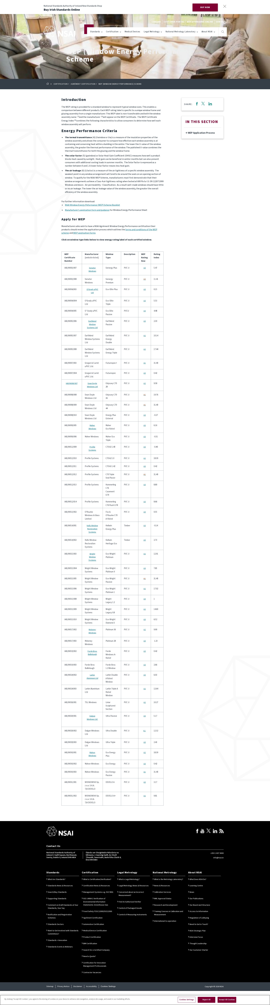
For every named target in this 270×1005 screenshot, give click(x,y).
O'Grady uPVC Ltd (92, 291)
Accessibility (91, 986)
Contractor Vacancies (92, 972)
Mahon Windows (92, 754)
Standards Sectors (56, 924)
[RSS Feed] (221, 832)
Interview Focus (196, 937)
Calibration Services (162, 892)
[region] (135, 1000)
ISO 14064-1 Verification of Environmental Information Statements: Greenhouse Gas (95, 901)
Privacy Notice (63, 986)
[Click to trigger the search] (222, 31)
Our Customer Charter (199, 950)
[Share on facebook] (197, 104)
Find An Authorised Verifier (130, 901)
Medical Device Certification (95, 930)
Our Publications (196, 898)
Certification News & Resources (96, 885)
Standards (95, 31)
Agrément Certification (83, 84)
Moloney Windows (92, 631)
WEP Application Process (201, 133)
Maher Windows (92, 427)
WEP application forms (84, 233)
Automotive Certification (93, 924)
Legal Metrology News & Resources (134, 885)
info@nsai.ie (218, 857)
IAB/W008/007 (71, 383)
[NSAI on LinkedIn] (215, 832)
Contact (221, 21)
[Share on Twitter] (203, 104)
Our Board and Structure (200, 905)
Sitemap (49, 986)
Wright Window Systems (92, 557)
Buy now (205, 7)
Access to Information (199, 911)
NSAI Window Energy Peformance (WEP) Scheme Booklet (92, 205)
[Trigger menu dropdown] (102, 32)
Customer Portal (174, 21)
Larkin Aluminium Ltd (92, 677)
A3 (145, 268)
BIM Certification (90, 943)
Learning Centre (196, 885)
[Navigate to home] (59, 31)
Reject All (206, 999)
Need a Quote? (89, 956)
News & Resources (162, 885)
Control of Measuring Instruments (133, 914)
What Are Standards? (56, 879)
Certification (112, 31)
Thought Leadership (198, 943)
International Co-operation (165, 921)
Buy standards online (200, 21)
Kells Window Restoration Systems (92, 529)
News (192, 892)
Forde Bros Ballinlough (92, 653)
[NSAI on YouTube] (202, 832)
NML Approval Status (162, 898)
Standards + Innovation (57, 940)
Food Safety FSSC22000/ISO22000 (97, 911)
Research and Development (165, 905)
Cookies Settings (108, 986)
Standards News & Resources (60, 885)
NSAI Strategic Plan (198, 930)
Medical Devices (132, 31)
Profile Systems (92, 449)
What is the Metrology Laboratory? (168, 879)
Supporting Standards (57, 898)
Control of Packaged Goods (130, 908)
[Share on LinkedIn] (210, 104)
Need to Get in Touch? (199, 924)
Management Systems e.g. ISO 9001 (98, 892)
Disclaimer (77, 986)
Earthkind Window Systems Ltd (92, 324)
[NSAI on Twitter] (208, 832)
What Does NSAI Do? (198, 879)
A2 (145, 335)
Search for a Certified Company (96, 950)
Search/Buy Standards (57, 892)
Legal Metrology (151, 31)
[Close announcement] (224, 6)
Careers (156, 21)
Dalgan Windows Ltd (92, 718)
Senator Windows (92, 270)
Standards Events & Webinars (60, 946)
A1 (145, 363)
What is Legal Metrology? (129, 879)
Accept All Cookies (227, 999)
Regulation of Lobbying (199, 917)
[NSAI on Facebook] (197, 832)
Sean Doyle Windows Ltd (92, 385)
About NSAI (207, 31)
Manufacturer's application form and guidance (87, 210)
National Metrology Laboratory (180, 31)
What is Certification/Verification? (97, 879)
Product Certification (92, 937)
